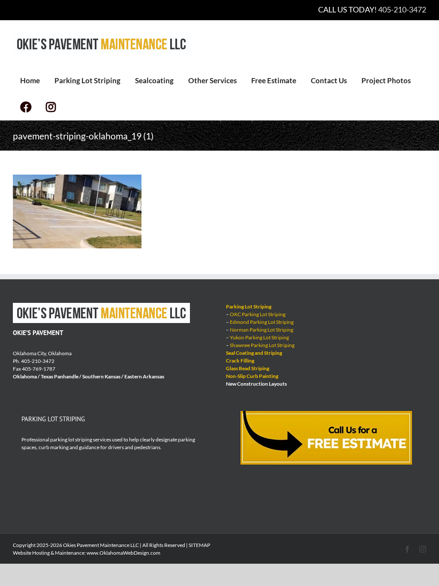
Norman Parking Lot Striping (261, 329)
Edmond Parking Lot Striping (262, 322)
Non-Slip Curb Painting (252, 376)
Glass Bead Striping (247, 368)
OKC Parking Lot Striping (258, 314)
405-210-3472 (402, 9)
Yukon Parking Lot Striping (259, 337)
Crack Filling (240, 360)
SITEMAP (199, 545)
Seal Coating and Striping (254, 353)
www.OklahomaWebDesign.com (123, 553)
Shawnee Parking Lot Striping (262, 345)
